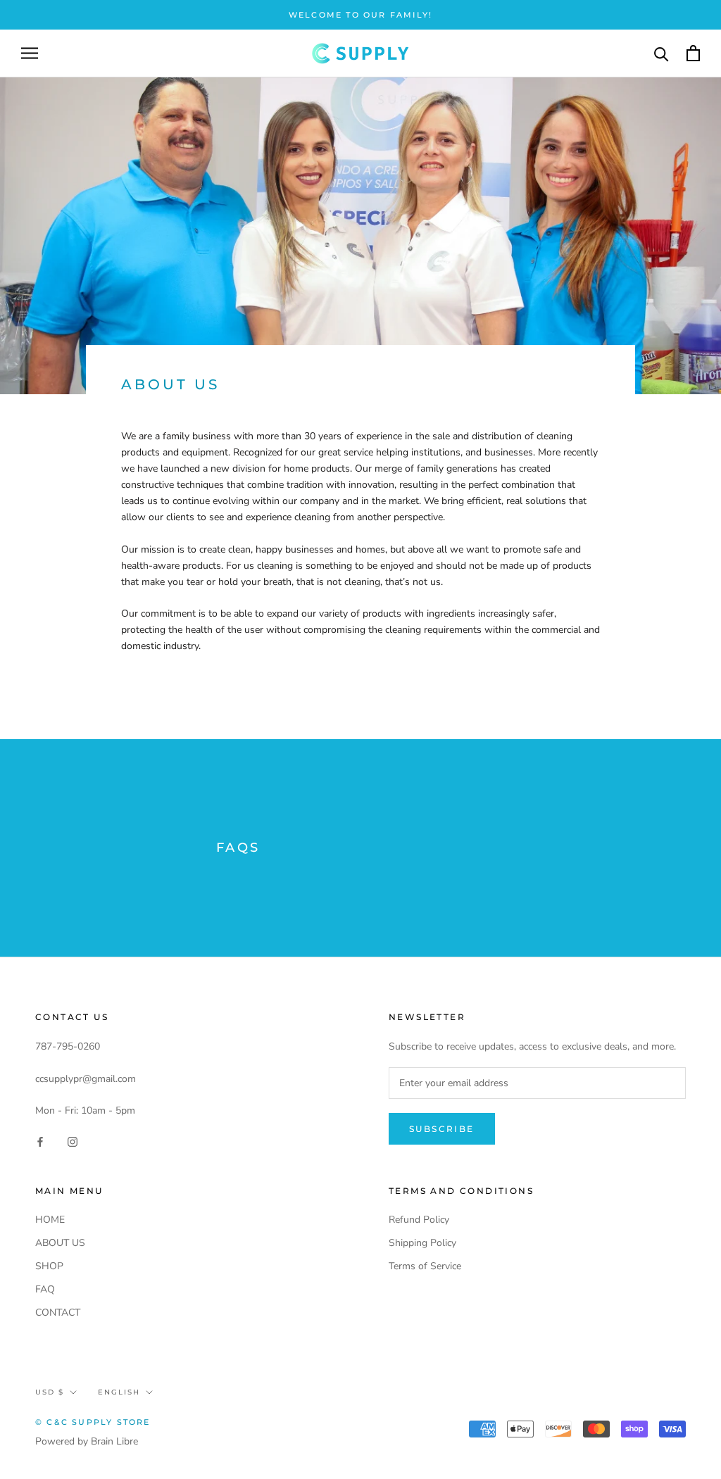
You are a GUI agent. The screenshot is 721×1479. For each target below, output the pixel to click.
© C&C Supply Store (93, 1422)
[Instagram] (72, 1141)
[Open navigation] (29, 53)
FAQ (45, 1289)
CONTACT (57, 1312)
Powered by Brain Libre (86, 1441)
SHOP (49, 1266)
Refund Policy (419, 1219)
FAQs (238, 847)
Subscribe (442, 1129)
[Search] (661, 53)
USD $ (49, 1392)
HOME (50, 1219)
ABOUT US (60, 1243)
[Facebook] (40, 1141)
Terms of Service (425, 1266)
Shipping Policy (422, 1243)
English (119, 1392)
